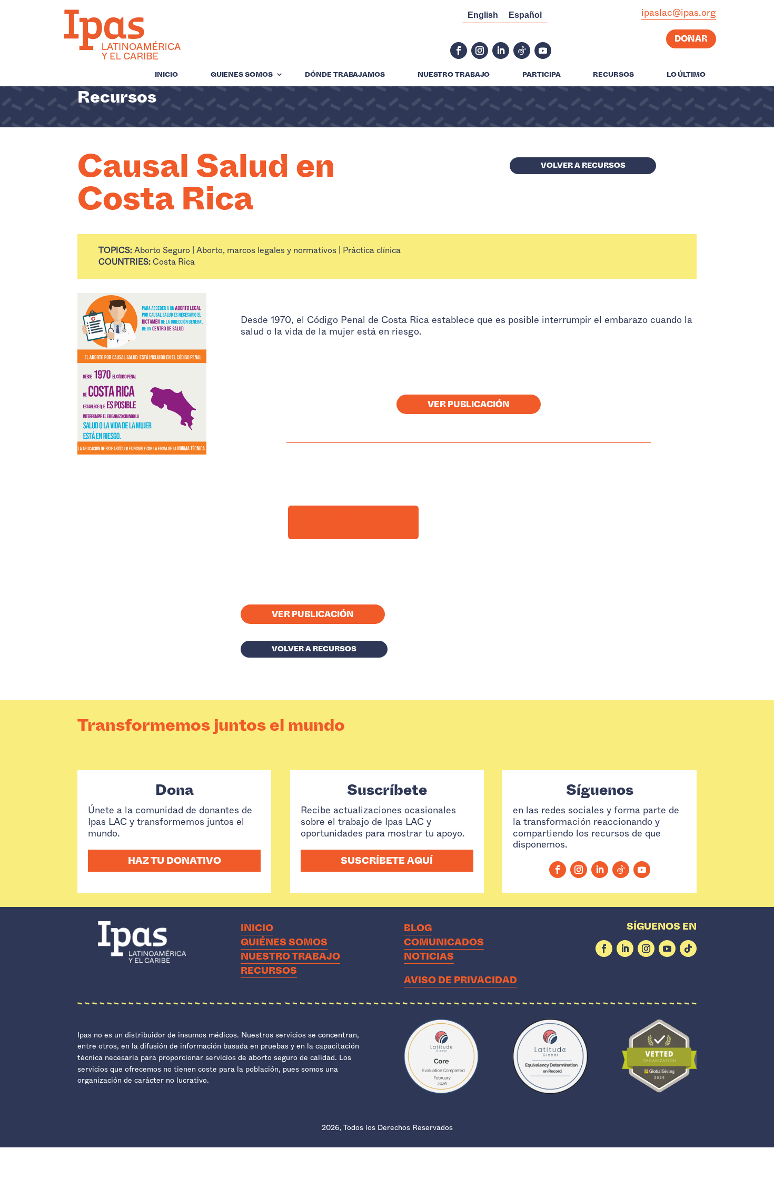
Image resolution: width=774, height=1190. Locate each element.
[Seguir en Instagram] (479, 50)
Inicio (166, 74)
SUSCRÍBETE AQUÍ (387, 861)
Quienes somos (242, 74)
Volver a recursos (583, 165)
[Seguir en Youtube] (542, 50)
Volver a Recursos (353, 522)
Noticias (429, 956)
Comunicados (444, 942)
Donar (691, 39)
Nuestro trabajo (454, 74)
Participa (541, 74)
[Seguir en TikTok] (521, 50)
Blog (418, 928)
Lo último (686, 74)
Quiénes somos (284, 942)
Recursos (613, 74)
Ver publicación (469, 404)
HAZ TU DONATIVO (174, 861)
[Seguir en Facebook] (458, 50)
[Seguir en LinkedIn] (500, 50)
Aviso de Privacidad (460, 980)
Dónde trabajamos (344, 74)
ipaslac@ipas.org (678, 12)
